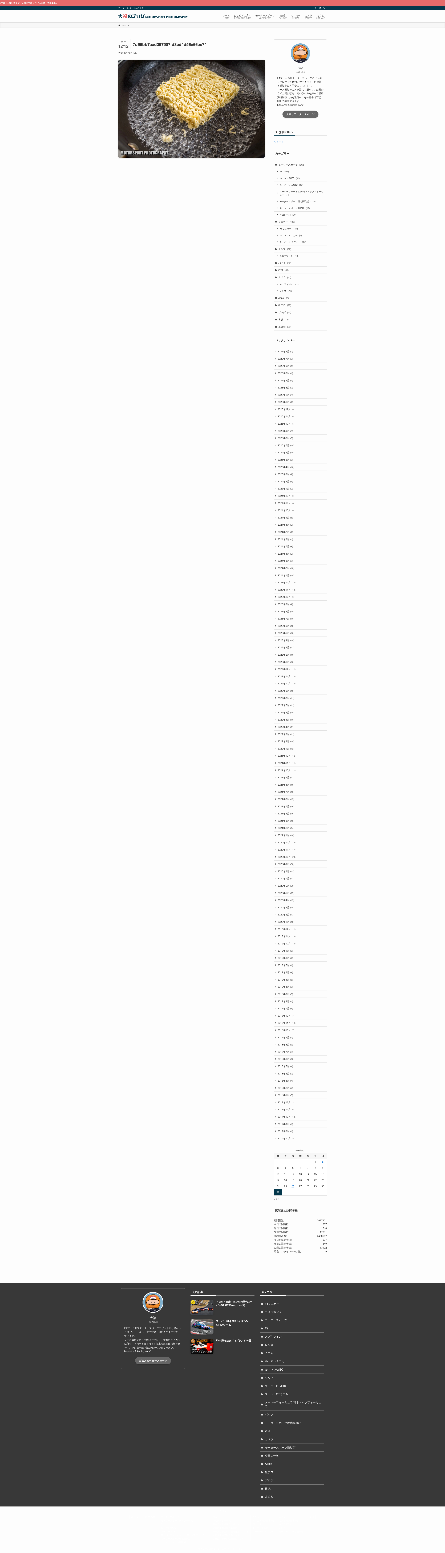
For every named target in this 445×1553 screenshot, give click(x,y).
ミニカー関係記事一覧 (264, 1520)
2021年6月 (286, 799)
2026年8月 (285, 351)
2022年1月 (286, 748)
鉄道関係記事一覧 (222, 1520)
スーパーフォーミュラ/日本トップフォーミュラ (301, 193)
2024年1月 (286, 575)
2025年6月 (286, 452)
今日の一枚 (288, 214)
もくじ (310, 1516)
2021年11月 (287, 763)
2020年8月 (286, 871)
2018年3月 (285, 1080)
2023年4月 (286, 640)
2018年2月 (285, 1088)
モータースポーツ (291, 164)
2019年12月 (287, 929)
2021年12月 (287, 755)
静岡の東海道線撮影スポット (227, 1527)
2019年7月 (285, 965)
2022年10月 (287, 683)
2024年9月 (285, 517)
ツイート (279, 141)
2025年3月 (285, 474)
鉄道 (283, 270)
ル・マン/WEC (290, 178)
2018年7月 (285, 1051)
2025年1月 (285, 488)
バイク (284, 263)
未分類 (284, 326)
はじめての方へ (149, 1516)
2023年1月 (286, 662)
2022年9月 (286, 690)
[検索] (324, 8)
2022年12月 (287, 669)
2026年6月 (285, 365)
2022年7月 (286, 705)
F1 (284, 171)
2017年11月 (286, 1109)
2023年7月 (286, 618)
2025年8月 (285, 438)
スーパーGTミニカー (293, 242)
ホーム (134, 1516)
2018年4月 (285, 1073)
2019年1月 (285, 1008)
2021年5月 (286, 806)
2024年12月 (286, 495)
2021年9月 (286, 777)
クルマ (284, 249)
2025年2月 (285, 481)
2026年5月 (285, 373)
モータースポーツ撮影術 (295, 208)
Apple (283, 298)
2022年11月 (287, 676)
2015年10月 (286, 1138)
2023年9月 (285, 604)
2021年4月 (286, 813)
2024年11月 (286, 503)
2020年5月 (286, 893)
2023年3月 (286, 647)
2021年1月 (286, 835)
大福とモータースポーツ (300, 114)
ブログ (284, 312)
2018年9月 (285, 1037)
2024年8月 (285, 524)
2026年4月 (285, 380)
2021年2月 (286, 828)
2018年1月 (285, 1095)
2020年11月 (287, 849)
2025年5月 (285, 459)
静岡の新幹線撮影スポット (226, 1524)
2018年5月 (285, 1066)
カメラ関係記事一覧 (289, 1520)
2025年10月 (286, 423)
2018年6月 (286, 1059)
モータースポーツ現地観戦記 (297, 201)
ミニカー (286, 221)
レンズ (286, 290)
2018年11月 (287, 1022)
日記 (283, 319)
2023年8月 (286, 611)
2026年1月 (285, 402)
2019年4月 (285, 986)
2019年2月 (285, 1001)
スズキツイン (289, 255)
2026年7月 (285, 358)
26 (293, 1186)
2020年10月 (287, 857)
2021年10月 (287, 770)
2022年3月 (286, 734)
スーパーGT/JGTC (292, 184)
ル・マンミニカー (291, 235)
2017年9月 (285, 1124)
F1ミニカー (289, 228)
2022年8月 (286, 698)
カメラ (284, 277)
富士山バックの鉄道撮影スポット (229, 1538)
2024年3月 (285, 560)
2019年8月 (285, 958)
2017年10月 (287, 1116)
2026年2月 (285, 394)
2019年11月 (287, 936)
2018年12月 (286, 1015)
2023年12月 (287, 582)
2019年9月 (285, 950)
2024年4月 (285, 553)
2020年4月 (286, 900)
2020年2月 (286, 914)
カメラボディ (289, 284)
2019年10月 (287, 943)
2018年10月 (286, 1030)
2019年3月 (285, 994)
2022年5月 (286, 719)
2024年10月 (286, 510)
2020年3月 (286, 907)
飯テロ (284, 305)
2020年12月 (287, 842)
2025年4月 (286, 467)
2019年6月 (285, 972)
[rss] (320, 8)
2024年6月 (285, 539)
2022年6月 (286, 712)
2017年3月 (285, 1131)
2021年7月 (286, 791)
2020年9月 (286, 864)
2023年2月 (286, 654)
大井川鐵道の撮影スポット (226, 1535)
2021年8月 (286, 784)
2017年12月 (286, 1102)
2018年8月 (285, 1044)
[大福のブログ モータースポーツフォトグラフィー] (153, 16)
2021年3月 (286, 820)
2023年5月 (286, 633)
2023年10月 (286, 596)
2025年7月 (286, 445)
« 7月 (277, 1199)
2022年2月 (286, 741)
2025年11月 (286, 416)
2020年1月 (286, 921)
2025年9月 (285, 431)
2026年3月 (285, 387)
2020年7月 (286, 878)
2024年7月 (285, 532)
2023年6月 (286, 625)
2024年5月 (285, 546)
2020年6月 (286, 885)
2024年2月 (286, 568)
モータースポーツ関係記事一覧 (177, 1520)
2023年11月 (287, 589)
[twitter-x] (315, 8)
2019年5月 (285, 979)
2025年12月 (286, 409)
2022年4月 (286, 727)
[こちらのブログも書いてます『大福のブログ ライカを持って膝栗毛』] (222, 3)
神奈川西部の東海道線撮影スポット (231, 1531)
